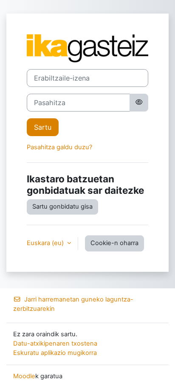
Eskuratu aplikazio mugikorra (55, 353)
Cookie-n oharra (114, 243)
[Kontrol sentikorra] (139, 103)
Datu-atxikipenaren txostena (55, 343)
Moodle (24, 376)
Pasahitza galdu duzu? (59, 147)
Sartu (42, 127)
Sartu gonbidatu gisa (62, 206)
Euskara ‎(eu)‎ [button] (46, 243)
